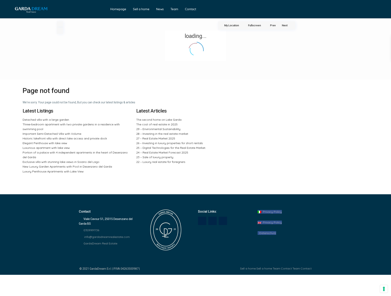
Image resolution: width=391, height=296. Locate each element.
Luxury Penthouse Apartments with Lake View (53, 171)
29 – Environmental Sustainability (158, 129)
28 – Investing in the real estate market (162, 134)
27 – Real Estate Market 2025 (155, 138)
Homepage (118, 9)
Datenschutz (267, 233)
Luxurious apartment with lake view (46, 148)
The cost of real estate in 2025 (157, 124)
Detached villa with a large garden (46, 119)
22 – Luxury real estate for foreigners (160, 162)
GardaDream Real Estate (100, 243)
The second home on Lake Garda (158, 119)
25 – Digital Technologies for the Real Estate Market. (171, 148)
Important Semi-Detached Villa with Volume (52, 134)
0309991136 (91, 230)
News (160, 9)
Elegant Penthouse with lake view (45, 143)
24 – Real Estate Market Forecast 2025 (162, 152)
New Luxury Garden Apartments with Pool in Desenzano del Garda (67, 166)
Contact (190, 9)
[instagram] (223, 221)
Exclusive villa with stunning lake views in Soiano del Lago (61, 162)
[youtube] (212, 221)
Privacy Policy (271, 212)
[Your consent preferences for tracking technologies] (384, 289)
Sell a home (141, 9)
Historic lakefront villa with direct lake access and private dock (65, 138)
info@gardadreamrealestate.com (106, 237)
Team (174, 9)
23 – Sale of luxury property (154, 157)
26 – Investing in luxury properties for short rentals (169, 143)
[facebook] (202, 221)
